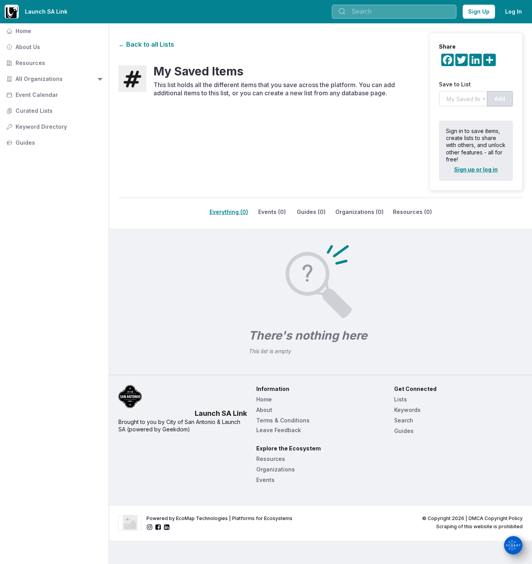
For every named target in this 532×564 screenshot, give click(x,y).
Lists (400, 399)
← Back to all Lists (146, 44)
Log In (513, 11)
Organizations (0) (359, 211)
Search (403, 420)
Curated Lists (29, 110)
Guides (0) (311, 211)
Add (500, 98)
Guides (20, 142)
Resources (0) (412, 211)
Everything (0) (229, 211)
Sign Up (479, 11)
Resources (25, 63)
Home (18, 31)
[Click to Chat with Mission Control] (513, 545)
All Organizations (34, 78)
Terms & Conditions (283, 420)
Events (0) (272, 211)
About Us (22, 47)
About (264, 409)
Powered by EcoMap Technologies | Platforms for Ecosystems (219, 518)
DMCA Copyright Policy (496, 518)
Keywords (407, 409)
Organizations (275, 469)
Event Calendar (31, 94)
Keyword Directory (36, 126)
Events (265, 479)
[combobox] (394, 12)
